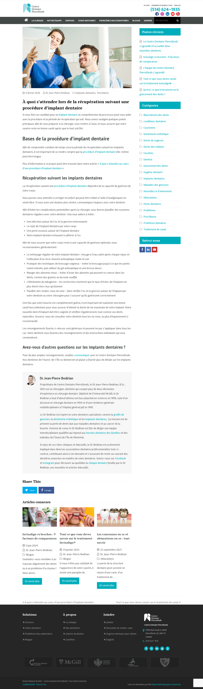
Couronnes (149, 127)
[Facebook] (157, 15)
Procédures (103, 92)
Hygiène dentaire (153, 172)
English (177, 5)
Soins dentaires (33, 627)
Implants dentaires (85, 92)
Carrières (70, 639)
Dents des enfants (153, 146)
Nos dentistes (73, 627)
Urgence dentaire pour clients (121, 633)
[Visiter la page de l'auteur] (30, 380)
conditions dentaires (154, 121)
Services (29, 622)
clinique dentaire (98, 463)
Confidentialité (29, 684)
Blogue (30, 554)
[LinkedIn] (167, 15)
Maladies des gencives (156, 185)
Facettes (148, 153)
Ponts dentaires (152, 204)
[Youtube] (162, 649)
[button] (30, 490)
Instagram (48, 463)
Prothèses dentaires (154, 223)
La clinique (71, 622)
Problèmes (149, 210)
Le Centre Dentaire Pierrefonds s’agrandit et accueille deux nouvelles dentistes (158, 46)
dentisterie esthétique (65, 419)
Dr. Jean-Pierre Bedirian (58, 92)
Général (147, 159)
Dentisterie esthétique (156, 134)
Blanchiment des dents (156, 115)
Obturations (107, 559)
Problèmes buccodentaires (38, 633)
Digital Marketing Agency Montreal (166, 684)
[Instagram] (162, 15)
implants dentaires (95, 419)
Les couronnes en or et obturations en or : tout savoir (113, 538)
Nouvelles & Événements (157, 191)
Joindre (109, 622)
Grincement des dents (155, 166)
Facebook (120, 458)
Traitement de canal (154, 229)
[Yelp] (168, 649)
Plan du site (41, 684)
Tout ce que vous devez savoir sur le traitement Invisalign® (76, 538)
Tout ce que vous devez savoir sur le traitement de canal (147, 602)
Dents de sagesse (153, 140)
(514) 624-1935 (165, 9)
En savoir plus (32, 581)
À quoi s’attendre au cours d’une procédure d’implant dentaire (59, 602)
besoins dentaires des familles (103, 433)
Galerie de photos (75, 633)
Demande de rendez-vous (119, 627)
